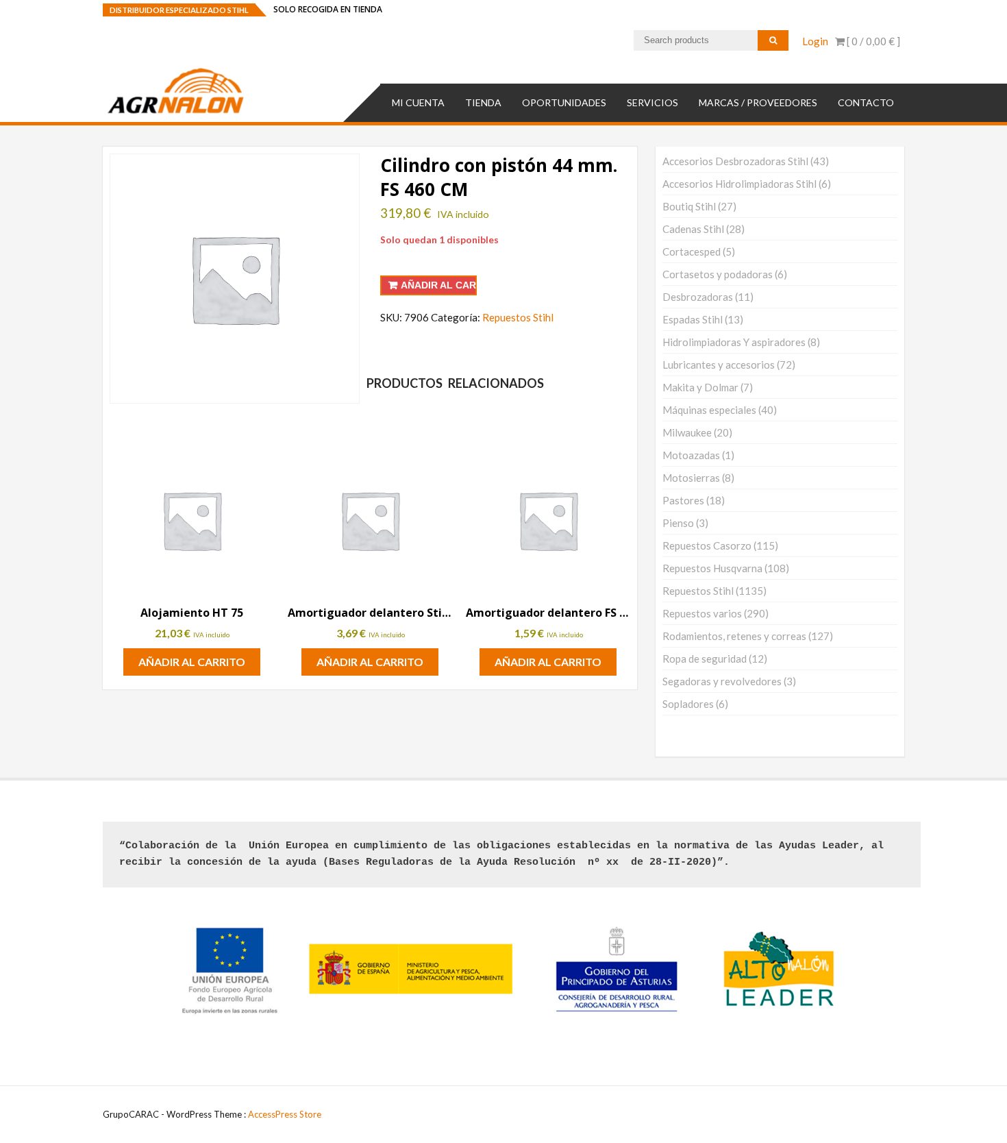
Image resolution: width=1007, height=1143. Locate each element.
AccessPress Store (284, 1114)
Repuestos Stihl (518, 317)
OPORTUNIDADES (564, 102)
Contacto (866, 102)
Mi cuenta (418, 102)
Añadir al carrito (438, 285)
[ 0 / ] (872, 41)
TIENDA (483, 102)
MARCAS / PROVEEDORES (758, 102)
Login (815, 41)
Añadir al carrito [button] (191, 661)
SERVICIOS (652, 102)
